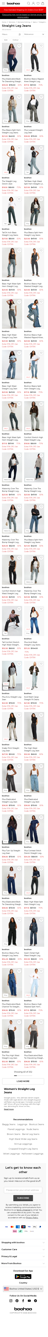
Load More (23, 1081)
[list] (23, 9)
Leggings (22, 1124)
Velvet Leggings (11, 1154)
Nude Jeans (33, 1129)
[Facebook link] (23, 1300)
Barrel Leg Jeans (30, 1134)
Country (23, 1283)
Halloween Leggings (32, 1154)
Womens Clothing (23, 22)
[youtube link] (29, 1300)
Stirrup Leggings (23, 1144)
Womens (12, 22)
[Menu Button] (3, 3)
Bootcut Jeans (36, 1124)
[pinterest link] (17, 1300)
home (4, 22)
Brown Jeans (13, 1134)
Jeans (35, 22)
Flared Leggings (16, 1129)
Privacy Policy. (32, 1218)
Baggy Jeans (8, 1124)
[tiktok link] (35, 1300)
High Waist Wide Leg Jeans (23, 1139)
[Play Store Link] (23, 1276)
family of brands (23, 1210)
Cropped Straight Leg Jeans (23, 1149)
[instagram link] (10, 1300)
